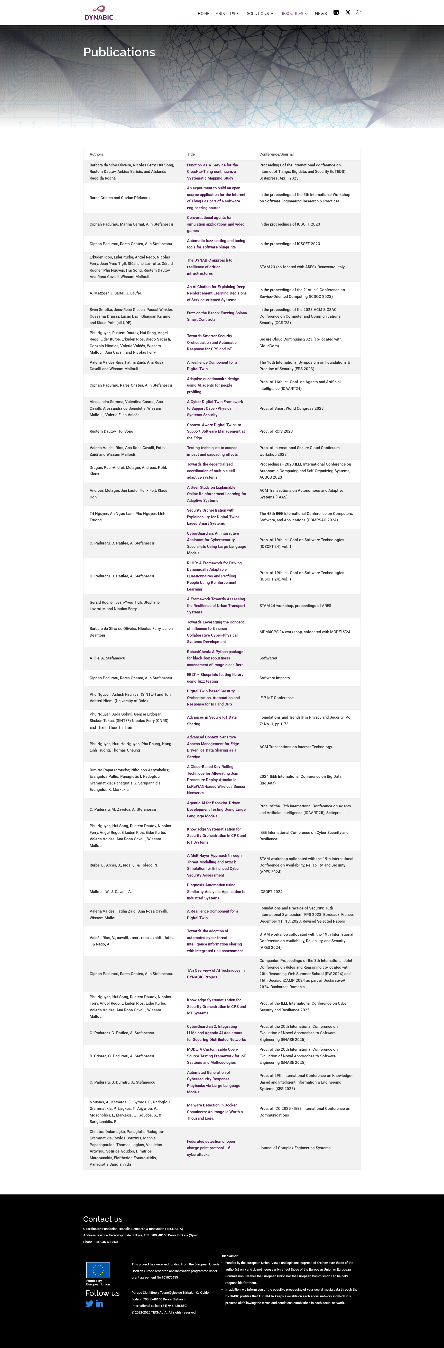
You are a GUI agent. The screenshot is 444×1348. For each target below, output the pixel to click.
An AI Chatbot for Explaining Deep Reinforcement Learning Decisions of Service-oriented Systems (217, 293)
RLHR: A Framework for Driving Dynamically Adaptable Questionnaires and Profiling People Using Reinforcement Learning (214, 576)
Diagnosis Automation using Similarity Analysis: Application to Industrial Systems (216, 891)
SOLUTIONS (258, 14)
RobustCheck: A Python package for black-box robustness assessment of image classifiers (215, 658)
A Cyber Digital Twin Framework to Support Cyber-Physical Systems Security (215, 408)
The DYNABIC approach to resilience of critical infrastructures (209, 267)
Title (191, 154)
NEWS (321, 14)
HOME (203, 14)
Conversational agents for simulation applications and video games (215, 224)
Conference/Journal (277, 154)
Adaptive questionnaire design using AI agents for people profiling (213, 385)
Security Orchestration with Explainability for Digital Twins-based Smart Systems (214, 517)
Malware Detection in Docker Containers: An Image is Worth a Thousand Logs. (215, 1112)
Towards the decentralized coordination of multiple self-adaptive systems (212, 471)
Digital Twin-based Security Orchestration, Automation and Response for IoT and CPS (213, 698)
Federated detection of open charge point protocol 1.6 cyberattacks (211, 1148)
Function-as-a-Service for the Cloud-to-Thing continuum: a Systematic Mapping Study (212, 172)
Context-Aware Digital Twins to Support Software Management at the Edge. (216, 431)
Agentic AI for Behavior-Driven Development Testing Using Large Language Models (216, 809)
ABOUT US (225, 14)
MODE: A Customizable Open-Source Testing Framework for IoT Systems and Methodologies (216, 1056)
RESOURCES (292, 14)
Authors (96, 154)
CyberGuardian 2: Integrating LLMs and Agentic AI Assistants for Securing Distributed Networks (216, 1033)
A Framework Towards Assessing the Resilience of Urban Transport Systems (216, 605)
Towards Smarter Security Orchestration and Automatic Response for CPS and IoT (212, 342)
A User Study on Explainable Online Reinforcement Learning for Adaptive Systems (216, 494)
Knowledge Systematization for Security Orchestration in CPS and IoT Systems (216, 836)
